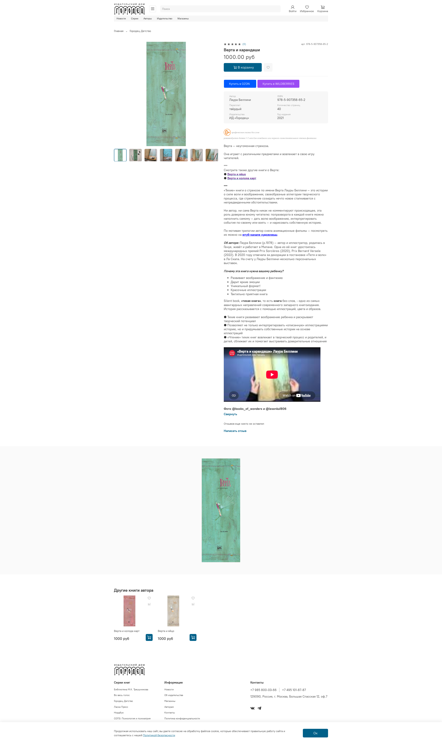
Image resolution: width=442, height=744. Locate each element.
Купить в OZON (240, 84)
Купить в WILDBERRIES (278, 84)
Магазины (183, 18)
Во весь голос (122, 695)
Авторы (147, 18)
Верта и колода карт (127, 631)
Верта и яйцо (166, 631)
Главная (118, 31)
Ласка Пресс (121, 706)
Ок (315, 733)
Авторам (169, 706)
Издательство (164, 18)
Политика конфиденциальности (182, 718)
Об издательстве (173, 695)
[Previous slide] (119, 94)
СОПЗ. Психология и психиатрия (132, 718)
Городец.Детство (140, 31)
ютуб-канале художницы (259, 235)
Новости (121, 18)
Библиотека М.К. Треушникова (131, 689)
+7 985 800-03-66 (263, 690)
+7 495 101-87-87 (294, 690)
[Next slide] (213, 94)
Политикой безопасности (159, 735)
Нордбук (119, 712)
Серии (134, 18)
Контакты (169, 712)
